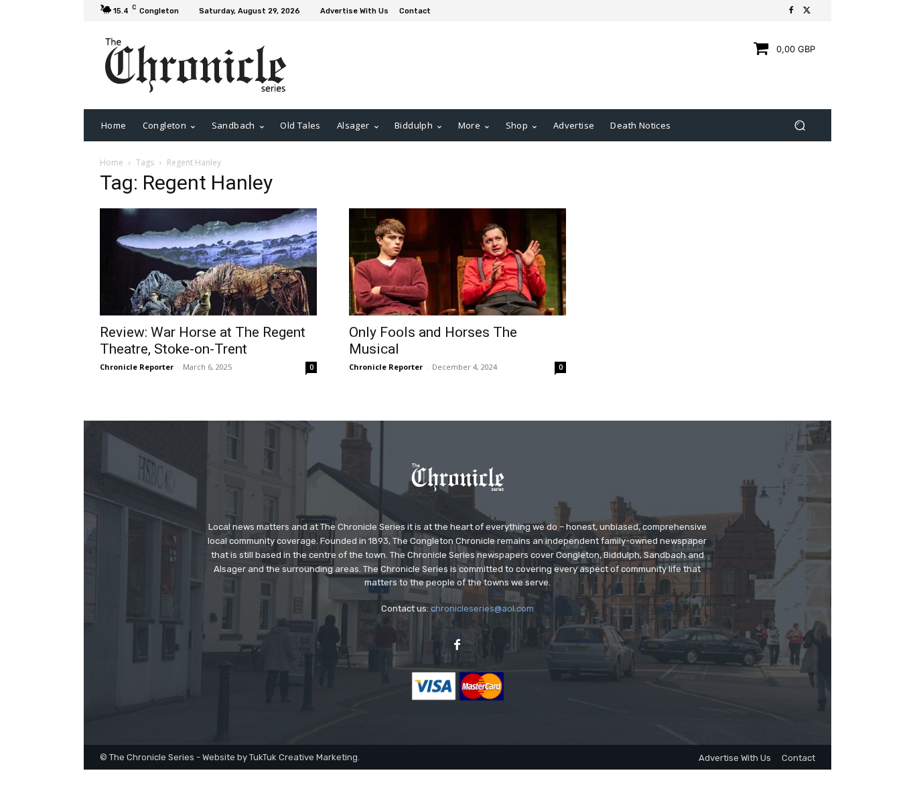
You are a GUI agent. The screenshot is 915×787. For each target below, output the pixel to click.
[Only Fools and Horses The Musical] (457, 261)
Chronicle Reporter (136, 367)
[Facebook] (791, 11)
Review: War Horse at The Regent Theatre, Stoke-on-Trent (202, 340)
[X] (807, 11)
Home (111, 162)
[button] (799, 125)
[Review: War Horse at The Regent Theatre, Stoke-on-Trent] (208, 261)
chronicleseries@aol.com (482, 608)
